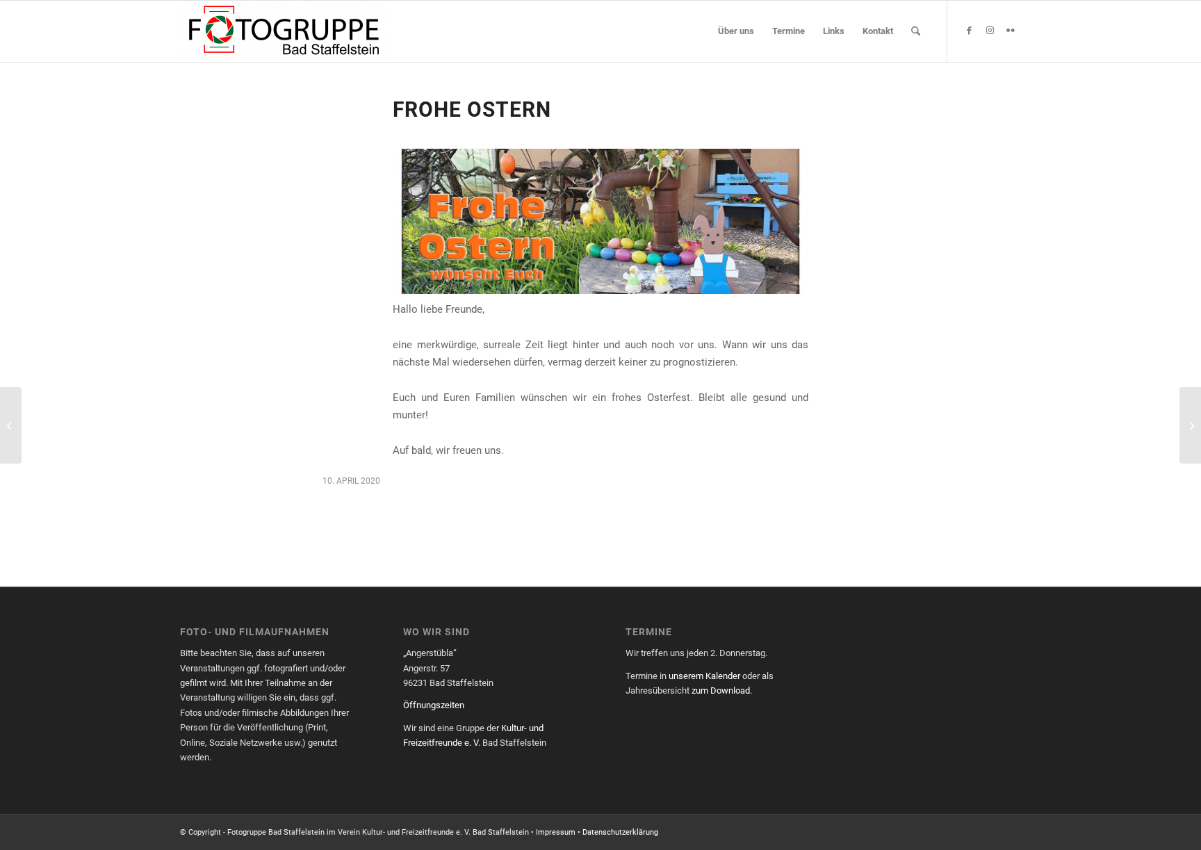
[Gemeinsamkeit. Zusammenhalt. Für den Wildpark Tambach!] (11, 425)
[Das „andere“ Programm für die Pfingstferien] (1190, 425)
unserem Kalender (704, 676)
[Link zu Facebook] (968, 30)
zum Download (721, 690)
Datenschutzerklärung (620, 832)
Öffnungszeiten (433, 705)
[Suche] (915, 31)
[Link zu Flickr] (1010, 30)
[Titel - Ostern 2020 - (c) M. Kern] (600, 221)
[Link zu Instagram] (989, 30)
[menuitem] (736, 31)
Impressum (555, 832)
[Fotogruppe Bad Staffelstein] (284, 31)
